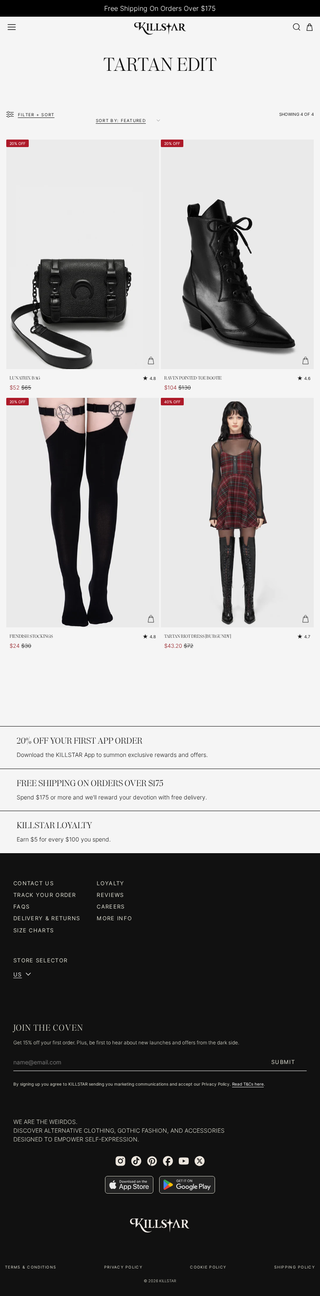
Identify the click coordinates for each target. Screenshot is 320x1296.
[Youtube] (184, 1161)
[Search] (296, 27)
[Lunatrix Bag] (82, 254)
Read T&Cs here (248, 1083)
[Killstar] (160, 1226)
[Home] (160, 27)
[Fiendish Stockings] (82, 512)
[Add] (151, 361)
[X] (200, 1161)
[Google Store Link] (187, 1185)
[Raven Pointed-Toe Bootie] (237, 254)
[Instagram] (120, 1161)
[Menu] (12, 27)
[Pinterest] (152, 1161)
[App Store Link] (129, 1185)
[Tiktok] (136, 1161)
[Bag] (309, 27)
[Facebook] (168, 1161)
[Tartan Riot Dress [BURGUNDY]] (237, 512)
